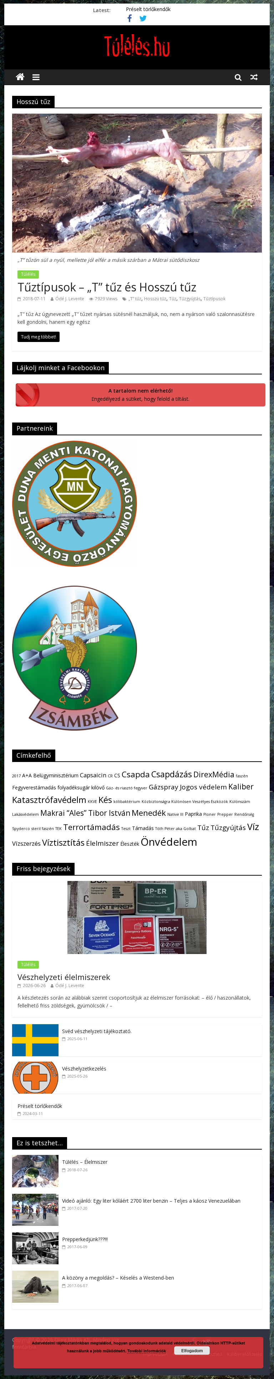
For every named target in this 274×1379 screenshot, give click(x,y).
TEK (58, 828)
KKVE (92, 801)
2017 (16, 775)
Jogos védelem (203, 787)
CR (110, 775)
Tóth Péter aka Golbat (175, 828)
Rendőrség (244, 814)
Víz (253, 826)
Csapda (136, 774)
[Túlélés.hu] (20, 77)
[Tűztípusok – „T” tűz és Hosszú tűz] (137, 118)
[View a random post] (254, 76)
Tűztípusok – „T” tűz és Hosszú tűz (106, 287)
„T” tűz (134, 299)
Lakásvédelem (25, 814)
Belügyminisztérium (55, 775)
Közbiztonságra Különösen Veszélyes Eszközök (185, 801)
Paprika (193, 813)
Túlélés (28, 274)
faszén (242, 775)
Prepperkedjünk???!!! (85, 1239)
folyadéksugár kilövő (81, 787)
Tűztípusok (214, 299)
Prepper (225, 814)
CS (117, 775)
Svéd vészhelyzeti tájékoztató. (97, 1031)
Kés (105, 799)
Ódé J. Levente (69, 299)
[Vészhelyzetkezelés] (35, 1065)
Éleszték (129, 843)
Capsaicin (93, 775)
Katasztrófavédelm (49, 799)
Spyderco (21, 828)
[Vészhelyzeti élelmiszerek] (137, 884)
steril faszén (42, 828)
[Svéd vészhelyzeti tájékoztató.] (35, 1028)
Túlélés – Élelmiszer (84, 1161)
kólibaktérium (126, 801)
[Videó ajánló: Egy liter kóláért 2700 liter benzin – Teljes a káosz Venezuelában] (37, 1197)
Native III (175, 814)
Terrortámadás (91, 827)
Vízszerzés (26, 843)
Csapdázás (171, 774)
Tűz (172, 299)
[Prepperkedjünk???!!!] (37, 1236)
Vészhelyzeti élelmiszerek (63, 976)
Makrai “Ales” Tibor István (85, 813)
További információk (146, 1350)
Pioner (209, 814)
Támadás (143, 828)
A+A (27, 775)
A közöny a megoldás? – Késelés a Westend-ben (118, 1277)
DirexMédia (213, 774)
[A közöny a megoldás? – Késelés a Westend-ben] (37, 1274)
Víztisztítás (63, 842)
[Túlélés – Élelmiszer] (37, 1158)
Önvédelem (169, 842)
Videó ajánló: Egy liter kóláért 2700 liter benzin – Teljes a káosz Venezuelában (151, 1200)
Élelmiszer (102, 843)
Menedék (149, 812)
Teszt (126, 828)
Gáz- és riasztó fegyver (126, 788)
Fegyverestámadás (34, 787)
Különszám (239, 801)
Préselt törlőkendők (148, 10)
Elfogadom (192, 1350)
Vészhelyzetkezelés (84, 1068)
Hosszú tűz (155, 299)
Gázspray (163, 787)
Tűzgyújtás (190, 299)
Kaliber (241, 787)
